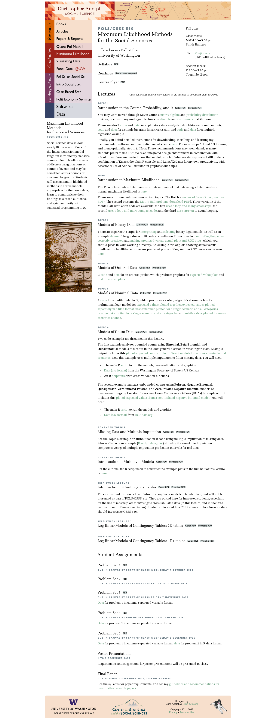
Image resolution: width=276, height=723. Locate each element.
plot (160, 443)
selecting (169, 231)
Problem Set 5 (110, 633)
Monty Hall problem (154, 201)
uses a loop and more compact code (132, 210)
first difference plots (111, 279)
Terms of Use (187, 712)
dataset (115, 236)
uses (185, 210)
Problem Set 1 (110, 565)
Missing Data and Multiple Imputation (130, 432)
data (137, 125)
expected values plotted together (159, 304)
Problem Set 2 (110, 579)
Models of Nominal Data (118, 293)
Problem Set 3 (110, 593)
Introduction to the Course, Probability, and (135, 108)
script (124, 365)
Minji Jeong (202, 53)
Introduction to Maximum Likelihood (129, 180)
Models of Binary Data (117, 225)
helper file (119, 376)
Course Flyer (109, 82)
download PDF (179, 201)
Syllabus (105, 64)
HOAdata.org (143, 415)
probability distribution (202, 115)
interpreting (148, 231)
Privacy (173, 712)
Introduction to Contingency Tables (127, 487)
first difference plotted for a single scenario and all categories (176, 309)
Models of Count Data (116, 332)
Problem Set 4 (110, 613)
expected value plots (204, 275)
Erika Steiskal (190, 704)
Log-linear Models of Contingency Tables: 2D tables (141, 526)
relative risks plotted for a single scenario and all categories (138, 313)
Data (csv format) (115, 370)
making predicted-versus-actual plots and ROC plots (165, 240)
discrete (165, 119)
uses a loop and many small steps (188, 206)
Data (101, 602)
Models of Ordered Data (118, 268)
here (174, 144)
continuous (185, 119)
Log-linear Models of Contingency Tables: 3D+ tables (142, 541)
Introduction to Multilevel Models (126, 462)
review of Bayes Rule (196, 197)
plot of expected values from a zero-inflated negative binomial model (163, 397)
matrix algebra (170, 115)
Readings (106, 73)
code (123, 125)
